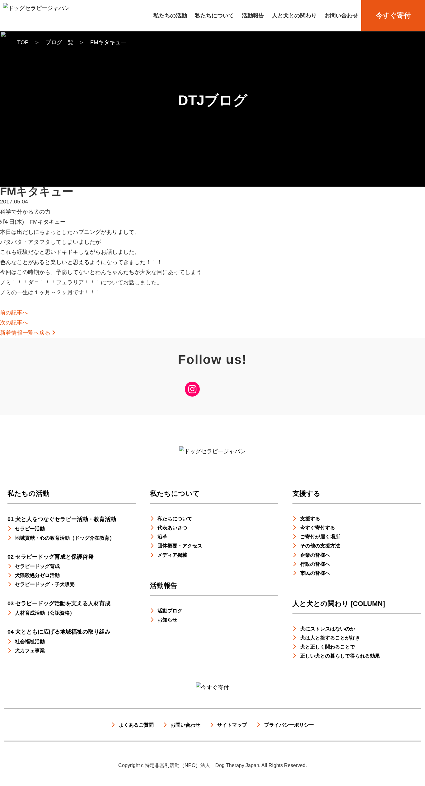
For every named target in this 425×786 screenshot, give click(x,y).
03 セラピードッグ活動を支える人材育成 (58, 603)
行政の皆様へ (315, 564)
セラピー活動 (30, 528)
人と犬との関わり (294, 15)
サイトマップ (232, 725)
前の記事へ (14, 312)
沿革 (162, 536)
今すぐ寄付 (393, 15)
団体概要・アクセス (179, 545)
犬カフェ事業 (30, 650)
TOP (23, 42)
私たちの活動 (170, 15)
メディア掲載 (172, 555)
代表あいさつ (172, 527)
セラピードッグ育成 (37, 566)
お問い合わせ (341, 15)
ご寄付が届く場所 (320, 536)
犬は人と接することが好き (330, 637)
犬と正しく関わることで (327, 646)
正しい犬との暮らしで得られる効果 (340, 655)
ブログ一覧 (59, 42)
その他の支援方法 (320, 545)
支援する (306, 493)
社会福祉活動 (30, 641)
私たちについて (214, 15)
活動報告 (253, 15)
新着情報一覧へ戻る (26, 333)
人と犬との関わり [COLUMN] (338, 603)
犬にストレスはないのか (327, 628)
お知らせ (167, 619)
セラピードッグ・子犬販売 (45, 584)
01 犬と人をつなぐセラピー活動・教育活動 (61, 519)
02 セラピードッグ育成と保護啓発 (50, 557)
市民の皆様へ (315, 573)
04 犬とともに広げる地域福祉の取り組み (58, 632)
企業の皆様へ (315, 555)
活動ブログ (169, 610)
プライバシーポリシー (289, 725)
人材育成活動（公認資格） (45, 613)
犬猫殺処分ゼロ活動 (37, 575)
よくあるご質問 (136, 725)
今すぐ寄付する (317, 527)
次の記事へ (14, 322)
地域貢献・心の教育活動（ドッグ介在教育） (64, 538)
